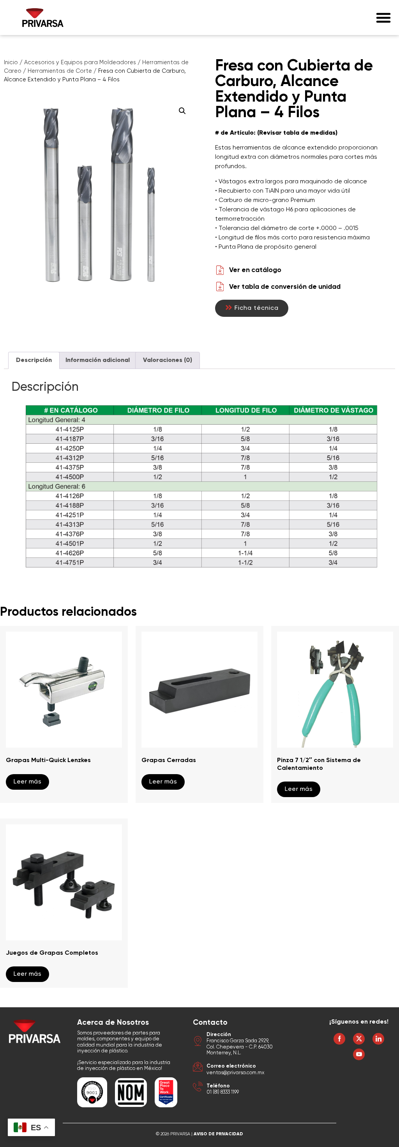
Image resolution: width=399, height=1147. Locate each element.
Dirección (219, 1034)
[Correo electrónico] (198, 1068)
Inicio (11, 62)
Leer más (27, 782)
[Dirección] (198, 1042)
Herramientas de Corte (60, 71)
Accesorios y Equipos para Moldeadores (80, 62)
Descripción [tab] (34, 360)
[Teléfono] (198, 1088)
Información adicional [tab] (97, 360)
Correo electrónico (231, 1066)
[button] (383, 17)
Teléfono (218, 1086)
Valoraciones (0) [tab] (167, 360)
